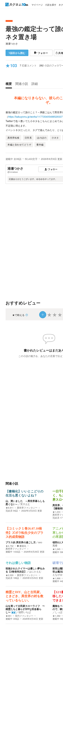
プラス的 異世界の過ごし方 (21, 542)
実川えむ (25, 504)
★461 (9, 615)
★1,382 (56, 615)
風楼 (54, 545)
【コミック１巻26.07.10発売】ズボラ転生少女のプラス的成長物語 (24, 533)
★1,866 (56, 578)
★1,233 (56, 512)
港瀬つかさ (12, 43)
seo (40, 542)
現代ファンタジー (24, 615)
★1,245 (56, 549)
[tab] (10, 84)
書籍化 (22, 545)
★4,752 (9, 545)
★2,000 (9, 575)
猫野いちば (25, 612)
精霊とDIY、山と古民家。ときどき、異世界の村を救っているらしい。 (24, 596)
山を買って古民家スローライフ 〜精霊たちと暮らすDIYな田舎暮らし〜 (25, 609)
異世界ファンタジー (27, 507)
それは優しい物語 (18, 563)
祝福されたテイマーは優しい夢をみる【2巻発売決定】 (25, 570)
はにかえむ (35, 571)
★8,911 (9, 507)
